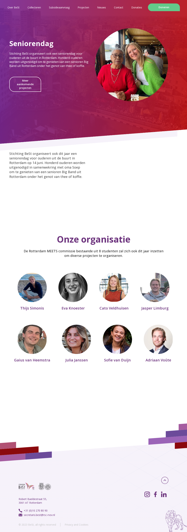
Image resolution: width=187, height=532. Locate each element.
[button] (83, 7)
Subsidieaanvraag (59, 7)
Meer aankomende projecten (25, 84)
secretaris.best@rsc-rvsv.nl (39, 515)
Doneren (164, 7)
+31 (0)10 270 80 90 (35, 510)
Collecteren (34, 7)
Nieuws (101, 7)
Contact (118, 7)
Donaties (136, 7)
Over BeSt (13, 7)
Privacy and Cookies (76, 524)
